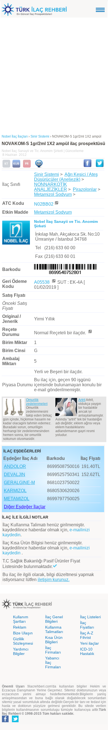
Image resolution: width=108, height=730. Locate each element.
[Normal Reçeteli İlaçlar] (89, 332)
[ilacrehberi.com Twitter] (15, 721)
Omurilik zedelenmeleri (37, 402)
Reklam (19, 627)
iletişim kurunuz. (54, 579)
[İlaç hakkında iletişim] (39, 166)
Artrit (81, 400)
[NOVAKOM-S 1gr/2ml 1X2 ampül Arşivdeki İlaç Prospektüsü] (27, 166)
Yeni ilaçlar (89, 643)
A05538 (42, 282)
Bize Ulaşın (23, 633)
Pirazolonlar (85, 189)
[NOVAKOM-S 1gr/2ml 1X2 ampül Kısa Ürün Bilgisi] (16, 166)
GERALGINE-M (19, 482)
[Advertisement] (54, 74)
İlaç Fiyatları (87, 625)
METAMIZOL (16, 498)
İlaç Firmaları (53, 650)
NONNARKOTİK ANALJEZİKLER (50, 187)
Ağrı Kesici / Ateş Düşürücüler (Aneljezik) (66, 177)
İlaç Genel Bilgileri (54, 619)
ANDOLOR (15, 466)
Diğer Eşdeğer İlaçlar (24, 506)
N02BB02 (43, 204)
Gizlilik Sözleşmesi (23, 641)
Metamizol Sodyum (53, 194)
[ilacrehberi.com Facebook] (5, 721)
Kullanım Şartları (20, 619)
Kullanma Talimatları (54, 629)
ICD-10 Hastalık (87, 651)
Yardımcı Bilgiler (21, 651)
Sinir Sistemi (46, 174)
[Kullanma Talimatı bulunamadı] (6, 166)
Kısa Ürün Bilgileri (54, 639)
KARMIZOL (15, 490)
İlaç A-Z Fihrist (86, 635)
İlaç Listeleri (90, 617)
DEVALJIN (14, 474)
